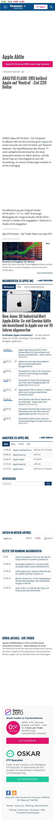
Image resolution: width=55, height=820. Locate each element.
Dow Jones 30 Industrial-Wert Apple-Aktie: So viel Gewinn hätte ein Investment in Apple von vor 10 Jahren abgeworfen (27, 323)
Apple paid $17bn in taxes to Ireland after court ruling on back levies (34, 391)
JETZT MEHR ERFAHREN (28, 779)
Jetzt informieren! (45, 273)
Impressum (19, 805)
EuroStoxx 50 (25, 797)
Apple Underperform (22, 450)
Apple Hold (18, 469)
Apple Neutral (19, 454)
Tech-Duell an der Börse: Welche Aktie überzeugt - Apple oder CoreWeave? (34, 402)
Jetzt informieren (27, 740)
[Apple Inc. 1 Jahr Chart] (48, 538)
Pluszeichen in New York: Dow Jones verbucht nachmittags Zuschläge (34, 372)
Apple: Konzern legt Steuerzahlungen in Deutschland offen (33, 362)
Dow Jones (36, 797)
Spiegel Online (25, 366)
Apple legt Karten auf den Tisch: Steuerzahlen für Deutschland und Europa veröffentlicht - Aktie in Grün (34, 352)
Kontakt (10, 805)
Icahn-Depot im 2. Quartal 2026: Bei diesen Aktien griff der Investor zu (33, 572)
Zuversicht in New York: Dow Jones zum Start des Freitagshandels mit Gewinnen (34, 382)
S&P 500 (34, 800)
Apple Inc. (7, 538)
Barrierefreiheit (41, 805)
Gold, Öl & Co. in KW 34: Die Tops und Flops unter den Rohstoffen (32, 589)
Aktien (34, 264)
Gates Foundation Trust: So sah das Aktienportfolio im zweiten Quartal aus (33, 558)
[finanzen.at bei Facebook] (8, 793)
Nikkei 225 (25, 800)
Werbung (30, 805)
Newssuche (9, 479)
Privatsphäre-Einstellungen (27, 812)
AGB (43, 810)
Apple (45, 141)
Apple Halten (19, 459)
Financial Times (26, 394)
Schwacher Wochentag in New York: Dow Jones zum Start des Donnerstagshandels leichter (34, 411)
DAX (17, 797)
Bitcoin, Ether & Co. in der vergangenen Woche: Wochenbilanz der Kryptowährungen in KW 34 (33, 581)
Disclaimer (34, 810)
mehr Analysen (47, 437)
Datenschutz (23, 810)
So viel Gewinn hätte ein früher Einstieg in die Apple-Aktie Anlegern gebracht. (26, 338)
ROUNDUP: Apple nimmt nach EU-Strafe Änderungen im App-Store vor (34, 419)
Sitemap (12, 810)
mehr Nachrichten (46, 280)
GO (48, 483)
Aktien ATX (10, 797)
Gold (4, 1)
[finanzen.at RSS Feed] (14, 793)
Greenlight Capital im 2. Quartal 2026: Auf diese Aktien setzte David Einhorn (32, 565)
